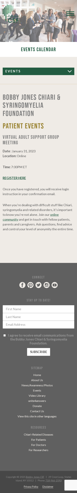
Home (37, 375)
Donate (37, 406)
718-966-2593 (53, 480)
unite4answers (37, 400)
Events (13, 71)
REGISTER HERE (14, 178)
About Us (37, 380)
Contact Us (37, 411)
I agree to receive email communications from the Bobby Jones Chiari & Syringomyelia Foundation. (40, 339)
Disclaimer (47, 486)
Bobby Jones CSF (35, 477)
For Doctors (38, 444)
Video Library (37, 395)
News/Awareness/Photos (37, 385)
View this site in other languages (37, 416)
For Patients (38, 439)
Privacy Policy (31, 486)
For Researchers (38, 450)
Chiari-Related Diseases (38, 434)
